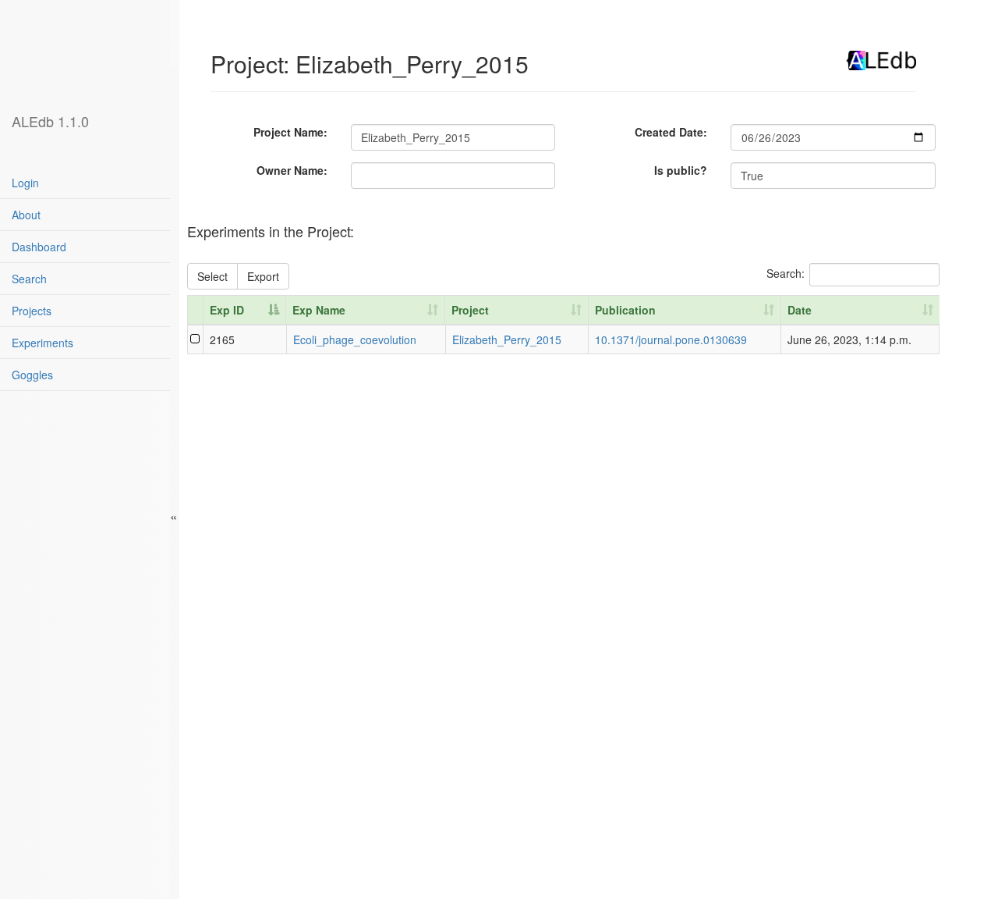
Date (799, 310)
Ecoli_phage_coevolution (354, 339)
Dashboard (39, 246)
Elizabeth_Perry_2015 (506, 339)
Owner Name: (292, 170)
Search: (785, 272)
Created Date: (671, 132)
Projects (31, 310)
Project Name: (290, 132)
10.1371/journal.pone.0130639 (671, 339)
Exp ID (227, 310)
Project (470, 310)
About (26, 214)
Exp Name (318, 310)
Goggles (32, 374)
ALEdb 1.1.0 (50, 121)
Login (25, 182)
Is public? (680, 170)
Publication (625, 310)
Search (29, 278)
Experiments (42, 342)
